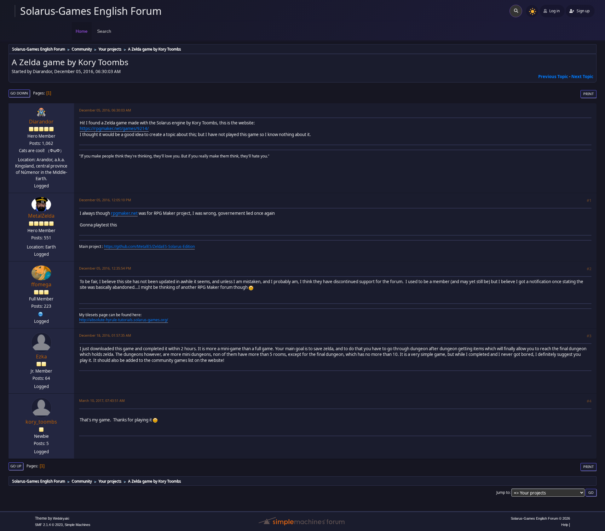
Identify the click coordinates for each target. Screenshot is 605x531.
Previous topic (553, 76)
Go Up (15, 466)
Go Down (19, 93)
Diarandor (41, 121)
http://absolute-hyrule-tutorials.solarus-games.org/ (123, 320)
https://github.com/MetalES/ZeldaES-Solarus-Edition (149, 246)
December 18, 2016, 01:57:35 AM (105, 335)
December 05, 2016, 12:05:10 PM (105, 199)
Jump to (503, 492)
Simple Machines (77, 525)
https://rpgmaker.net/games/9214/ (114, 128)
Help (564, 525)
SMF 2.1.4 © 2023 (49, 525)
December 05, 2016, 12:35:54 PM (105, 268)
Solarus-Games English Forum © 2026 (540, 518)
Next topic (582, 76)
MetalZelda (41, 215)
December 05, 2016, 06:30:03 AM (105, 110)
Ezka (41, 356)
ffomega (41, 284)
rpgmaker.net (124, 213)
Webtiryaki (61, 518)
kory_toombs (41, 421)
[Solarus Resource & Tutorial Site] (40, 313)
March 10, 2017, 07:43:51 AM (102, 400)
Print (588, 93)
